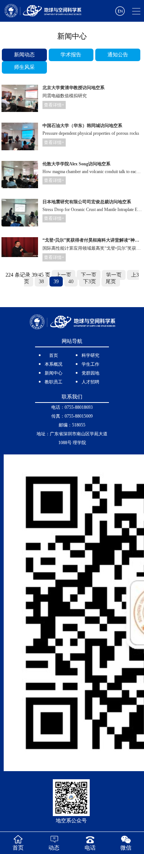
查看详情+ (54, 105)
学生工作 (90, 364)
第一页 (113, 275)
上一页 (63, 275)
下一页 (88, 275)
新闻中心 (53, 373)
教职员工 (53, 381)
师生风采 (24, 67)
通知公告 (117, 54)
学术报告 (71, 54)
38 (41, 281)
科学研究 (90, 355)
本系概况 (53, 364)
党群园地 (90, 373)
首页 (53, 355)
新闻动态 (24, 54)
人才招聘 (90, 381)
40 (70, 281)
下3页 (89, 281)
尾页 (111, 281)
